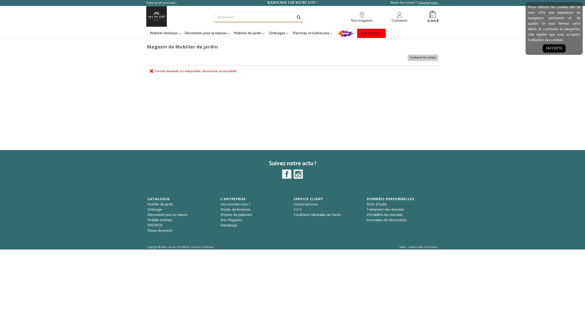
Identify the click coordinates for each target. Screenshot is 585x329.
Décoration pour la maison (206, 33)
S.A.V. (298, 210)
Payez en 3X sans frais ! (161, 3)
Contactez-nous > (428, 2)
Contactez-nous (306, 204)
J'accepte (554, 48)
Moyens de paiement (236, 215)
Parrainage (229, 225)
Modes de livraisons (235, 210)
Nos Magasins (231, 220)
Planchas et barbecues (311, 33)
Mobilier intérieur (163, 33)
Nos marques (371, 33)
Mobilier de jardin (247, 33)
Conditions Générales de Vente (317, 215)
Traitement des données (385, 210)
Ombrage (154, 210)
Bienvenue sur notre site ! (292, 3)
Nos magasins (362, 21)
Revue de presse (159, 231)
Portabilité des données (385, 215)
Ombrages (277, 33)
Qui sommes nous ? (235, 204)
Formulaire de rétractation (387, 220)
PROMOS (154, 225)
